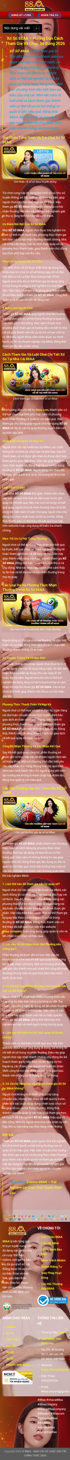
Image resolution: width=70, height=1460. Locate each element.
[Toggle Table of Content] (35, 28)
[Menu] (4, 5)
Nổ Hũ (10, 1352)
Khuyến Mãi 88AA (17, 1364)
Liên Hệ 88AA (50, 1243)
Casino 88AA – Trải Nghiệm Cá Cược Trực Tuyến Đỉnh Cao (35, 1187)
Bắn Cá (10, 1346)
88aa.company (12, 931)
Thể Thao (12, 1339)
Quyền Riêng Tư (51, 1266)
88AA (6, 1241)
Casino (10, 1326)
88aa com (42, 409)
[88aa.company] (35, 5)
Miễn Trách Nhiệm (53, 1260)
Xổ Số (10, 1358)
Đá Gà (10, 1333)
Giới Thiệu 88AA (52, 1237)
